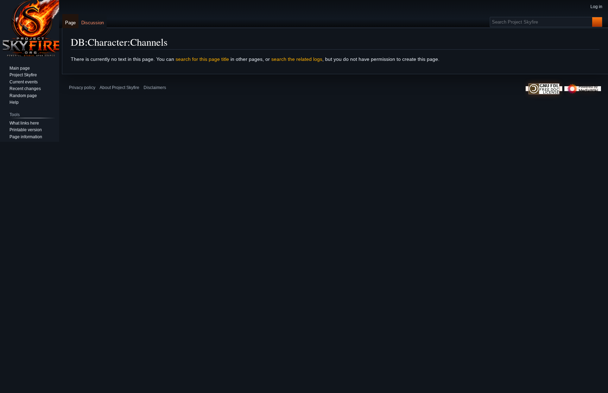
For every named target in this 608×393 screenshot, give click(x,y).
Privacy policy (82, 87)
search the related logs (296, 59)
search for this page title (202, 59)
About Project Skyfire (119, 87)
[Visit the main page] (31, 28)
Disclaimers (155, 87)
